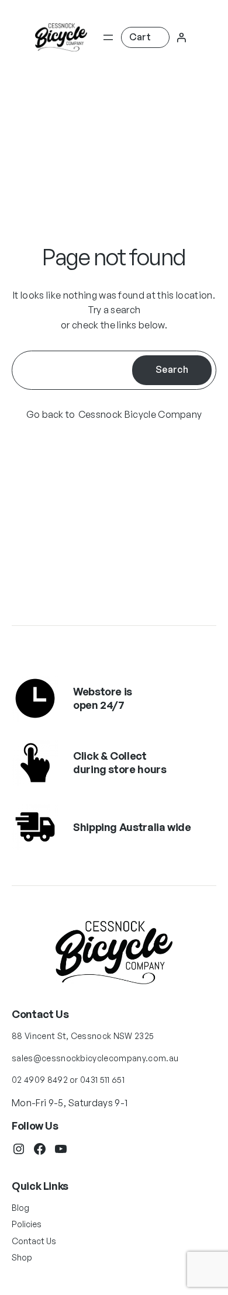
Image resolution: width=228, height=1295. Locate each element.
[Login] (181, 37)
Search (172, 369)
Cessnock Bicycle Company (140, 414)
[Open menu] (108, 37)
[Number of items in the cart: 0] (145, 37)
